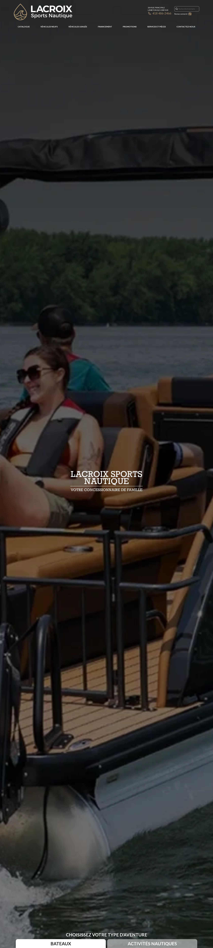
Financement (105, 26)
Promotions (130, 26)
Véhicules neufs (49, 26)
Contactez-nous (186, 26)
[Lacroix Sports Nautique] (43, 12)
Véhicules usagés (77, 26)
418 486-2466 (161, 13)
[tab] (61, 943)
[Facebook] (189, 13)
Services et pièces (156, 26)
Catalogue (24, 26)
